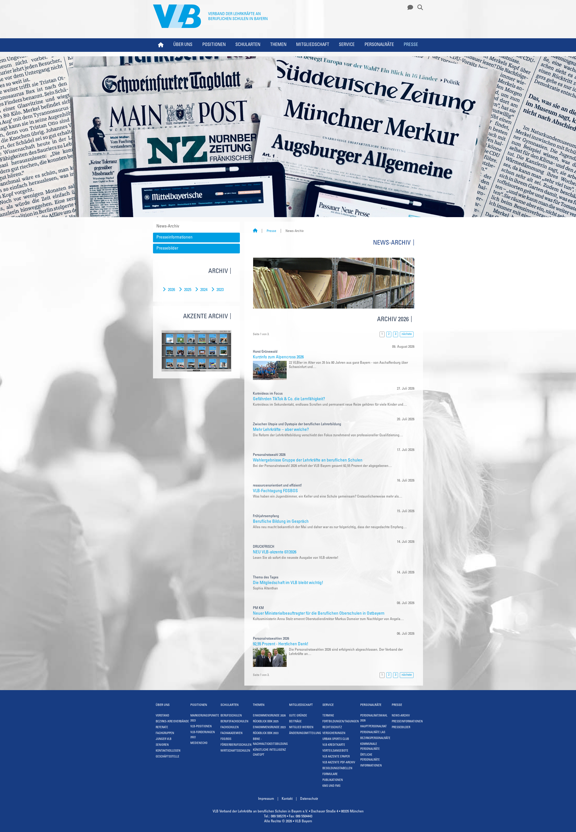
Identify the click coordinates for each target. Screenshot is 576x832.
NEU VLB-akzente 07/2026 (274, 552)
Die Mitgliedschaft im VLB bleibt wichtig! (288, 583)
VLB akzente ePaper (336, 756)
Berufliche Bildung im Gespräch (281, 522)
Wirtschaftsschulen (235, 751)
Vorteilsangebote (335, 751)
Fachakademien (231, 733)
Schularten (247, 45)
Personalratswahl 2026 (373, 718)
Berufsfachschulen (234, 721)
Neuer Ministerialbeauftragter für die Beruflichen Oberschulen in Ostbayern (319, 613)
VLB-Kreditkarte (333, 745)
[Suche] (418, 8)
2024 (203, 290)
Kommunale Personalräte (370, 747)
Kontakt (287, 799)
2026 (171, 290)
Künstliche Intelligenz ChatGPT (269, 753)
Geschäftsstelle (167, 756)
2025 (187, 290)
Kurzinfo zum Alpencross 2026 (278, 357)
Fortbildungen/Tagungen (340, 721)
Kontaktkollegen (168, 751)
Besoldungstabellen (337, 768)
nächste (407, 334)
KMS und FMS (331, 786)
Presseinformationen (174, 237)
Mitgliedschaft (312, 45)
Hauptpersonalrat (373, 726)
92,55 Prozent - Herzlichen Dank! (280, 644)
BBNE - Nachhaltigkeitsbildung (270, 742)
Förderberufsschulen (236, 745)
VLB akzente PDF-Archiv (338, 762)
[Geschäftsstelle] (409, 8)
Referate (162, 727)
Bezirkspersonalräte (375, 738)
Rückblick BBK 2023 (266, 733)
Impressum (266, 799)
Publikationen (332, 780)
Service (347, 45)
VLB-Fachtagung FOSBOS (275, 491)
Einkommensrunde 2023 (269, 727)
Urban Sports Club (335, 739)
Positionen (214, 45)
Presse (411, 45)
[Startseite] (255, 231)
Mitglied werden (301, 727)
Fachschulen (229, 727)
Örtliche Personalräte (370, 758)
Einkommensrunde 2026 (269, 715)
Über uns (182, 45)
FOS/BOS (225, 739)
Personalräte (379, 45)
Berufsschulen (231, 715)
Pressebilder (167, 248)
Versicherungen (333, 733)
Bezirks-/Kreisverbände (172, 721)
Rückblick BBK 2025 (266, 721)
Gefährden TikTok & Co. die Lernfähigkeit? (289, 399)
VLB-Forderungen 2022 (202, 735)
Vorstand (162, 715)
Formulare (330, 774)
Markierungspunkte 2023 (204, 718)
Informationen (371, 765)
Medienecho (198, 743)
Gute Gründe (298, 715)
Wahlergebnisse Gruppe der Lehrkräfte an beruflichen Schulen (307, 460)
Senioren (162, 745)
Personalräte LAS (372, 732)
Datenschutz (309, 799)
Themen (278, 45)
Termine (328, 715)
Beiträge (295, 721)
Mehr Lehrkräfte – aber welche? (281, 430)
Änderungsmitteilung (305, 733)
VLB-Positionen (201, 726)
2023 (220, 290)
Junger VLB (163, 739)
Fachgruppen (165, 733)
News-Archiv (167, 226)
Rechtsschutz (332, 727)
